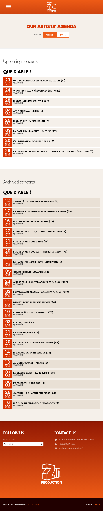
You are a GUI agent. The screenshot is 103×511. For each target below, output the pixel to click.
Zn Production (33, 504)
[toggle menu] (8, 6)
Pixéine (97, 504)
